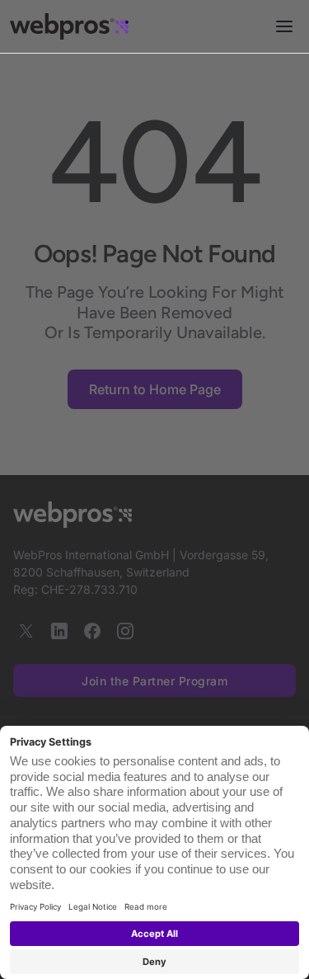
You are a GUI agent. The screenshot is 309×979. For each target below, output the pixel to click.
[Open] (284, 26)
